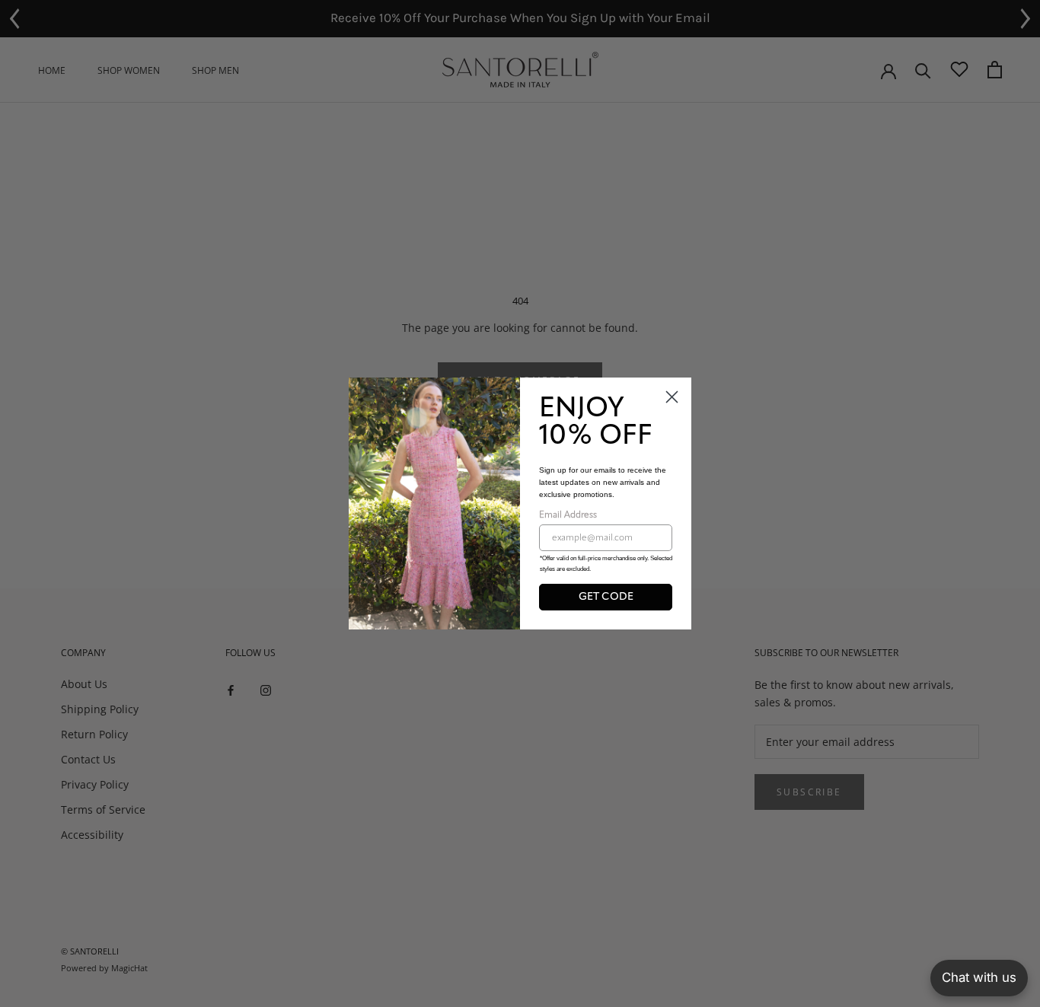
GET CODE (606, 597)
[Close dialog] (672, 397)
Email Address (568, 515)
